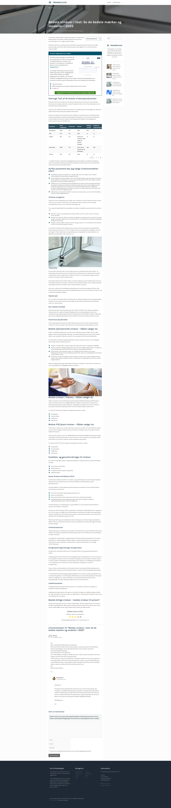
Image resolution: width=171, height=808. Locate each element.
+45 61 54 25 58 (106, 783)
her (82, 30)
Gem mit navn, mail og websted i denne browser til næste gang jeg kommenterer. (70, 751)
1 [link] (91, 157)
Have (76, 777)
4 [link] (98, 157)
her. (116, 56)
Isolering (87, 771)
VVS (86, 777)
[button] (58, 126)
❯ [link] (100, 157)
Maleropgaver (88, 773)
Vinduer (53, 7)
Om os (51, 800)
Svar (52, 671)
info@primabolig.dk (105, 785)
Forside (109, 2)
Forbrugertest (78, 773)
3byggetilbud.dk (54, 67)
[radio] (70, 617)
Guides (77, 775)
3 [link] (96, 157)
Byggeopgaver (116, 2)
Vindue (86, 775)
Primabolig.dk (60, 2)
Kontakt (56, 800)
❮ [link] (89, 157)
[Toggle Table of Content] (99, 39)
